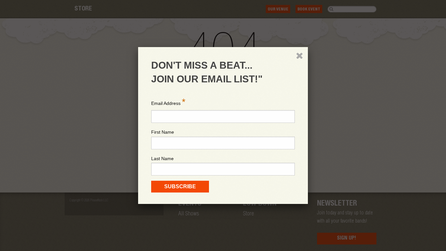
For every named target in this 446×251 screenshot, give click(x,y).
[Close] (299, 55)
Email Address (168, 102)
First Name (162, 132)
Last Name (162, 158)
